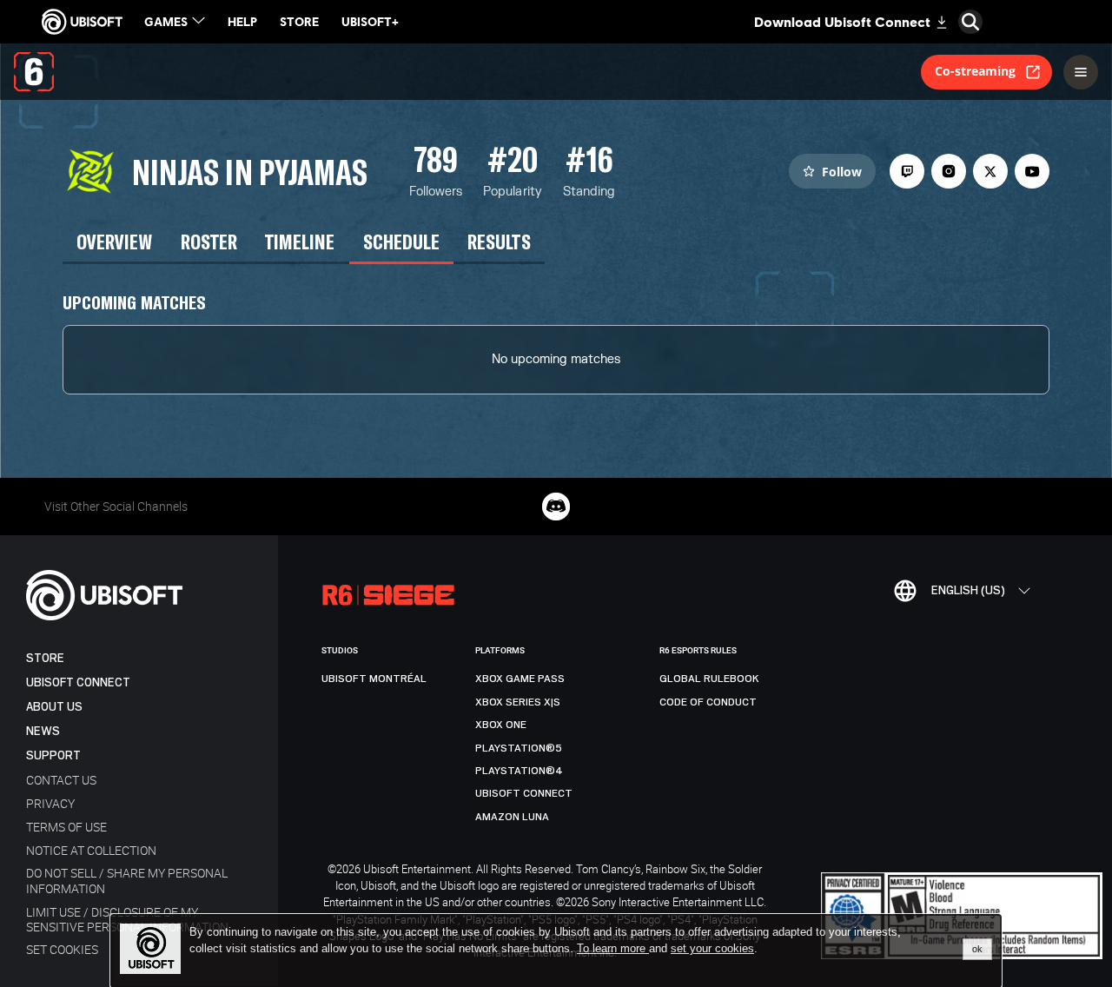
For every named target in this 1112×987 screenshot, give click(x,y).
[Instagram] (948, 171)
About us (54, 706)
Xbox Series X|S (517, 702)
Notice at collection (91, 850)
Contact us (61, 780)
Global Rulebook (709, 678)
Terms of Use (66, 826)
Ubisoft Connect (78, 682)
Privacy (50, 803)
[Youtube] (1032, 171)
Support (53, 755)
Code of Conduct (708, 702)
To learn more (613, 948)
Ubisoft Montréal (374, 678)
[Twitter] (990, 171)
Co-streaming (975, 71)
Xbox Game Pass (520, 678)
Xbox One (500, 725)
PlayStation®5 (518, 748)
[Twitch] (907, 171)
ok (977, 949)
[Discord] (556, 506)
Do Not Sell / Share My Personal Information (127, 880)
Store (45, 658)
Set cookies (62, 949)
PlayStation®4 (519, 771)
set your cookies (712, 949)
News (43, 731)
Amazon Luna (512, 817)
